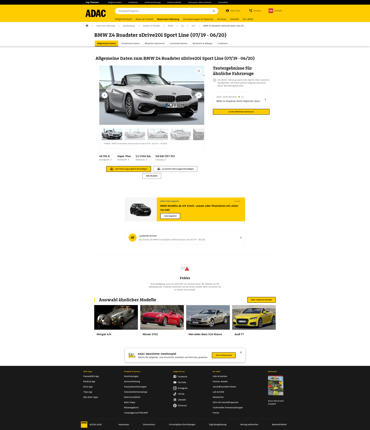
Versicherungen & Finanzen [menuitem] (198, 19)
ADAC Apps (87, 371)
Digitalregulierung (217, 424)
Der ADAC (217, 371)
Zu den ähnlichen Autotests (241, 111)
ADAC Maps (129, 402)
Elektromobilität (174, 2)
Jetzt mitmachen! (224, 355)
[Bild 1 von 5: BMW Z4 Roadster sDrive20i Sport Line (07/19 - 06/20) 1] (112, 134)
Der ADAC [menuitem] (248, 19)
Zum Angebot (170, 216)
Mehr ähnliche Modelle (261, 300)
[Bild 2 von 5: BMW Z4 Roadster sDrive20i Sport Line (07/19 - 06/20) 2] (135, 134)
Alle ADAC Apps (90, 397)
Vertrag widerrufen (249, 424)
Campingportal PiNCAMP (136, 412)
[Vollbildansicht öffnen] (199, 71)
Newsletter (218, 397)
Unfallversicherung (152, 2)
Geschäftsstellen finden (224, 386)
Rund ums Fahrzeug (106, 25)
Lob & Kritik (218, 392)
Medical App (89, 381)
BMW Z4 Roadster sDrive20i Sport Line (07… (224, 25)
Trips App (87, 392)
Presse (216, 412)
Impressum (124, 424)
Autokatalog (129, 25)
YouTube (182, 382)
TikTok (181, 394)
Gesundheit (223, 2)
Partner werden (220, 381)
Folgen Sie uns (179, 371)
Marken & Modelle (151, 25)
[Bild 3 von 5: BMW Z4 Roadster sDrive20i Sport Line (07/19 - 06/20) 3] (157, 134)
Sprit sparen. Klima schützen (199, 2)
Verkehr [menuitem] (234, 19)
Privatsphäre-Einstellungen (182, 424)
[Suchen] (214, 11)
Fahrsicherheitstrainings (135, 392)
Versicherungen (131, 376)
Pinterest (182, 405)
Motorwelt (272, 371)
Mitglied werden (115, 2)
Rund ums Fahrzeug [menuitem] (168, 19)
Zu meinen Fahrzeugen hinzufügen (178, 169)
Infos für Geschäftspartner (225, 402)
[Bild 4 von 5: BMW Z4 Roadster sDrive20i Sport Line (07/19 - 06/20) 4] (180, 134)
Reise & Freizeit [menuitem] (144, 19)
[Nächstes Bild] (199, 95)
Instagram (183, 388)
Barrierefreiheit (279, 424)
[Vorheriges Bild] (105, 95)
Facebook (182, 376)
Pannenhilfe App (91, 376)
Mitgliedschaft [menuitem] (123, 19)
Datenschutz (149, 424)
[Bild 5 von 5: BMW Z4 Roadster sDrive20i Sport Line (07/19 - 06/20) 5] (203, 134)
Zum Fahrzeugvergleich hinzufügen (131, 169)
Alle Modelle (152, 176)
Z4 (182, 25)
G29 (193, 25)
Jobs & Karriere (220, 376)
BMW (170, 25)
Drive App (87, 386)
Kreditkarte (133, 2)
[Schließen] (241, 353)
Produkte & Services (132, 371)
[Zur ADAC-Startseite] (96, 13)
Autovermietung (132, 381)
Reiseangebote (131, 407)
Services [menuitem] (221, 19)
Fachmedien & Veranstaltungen (228, 407)
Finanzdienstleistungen (135, 386)
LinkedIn (182, 399)
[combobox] (166, 11)
